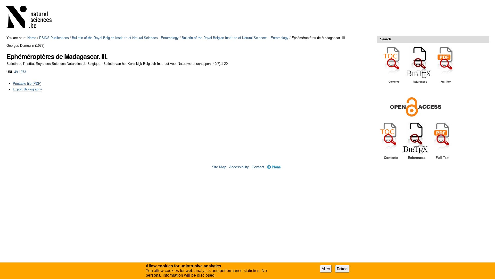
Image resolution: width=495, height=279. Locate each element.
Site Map (219, 167)
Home (31, 38)
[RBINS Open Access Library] (32, 18)
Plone (274, 167)
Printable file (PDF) (27, 84)
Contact (258, 167)
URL (9, 72)
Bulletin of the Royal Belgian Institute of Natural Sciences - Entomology (125, 38)
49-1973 (20, 72)
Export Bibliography (27, 89)
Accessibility (239, 167)
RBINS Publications (54, 38)
